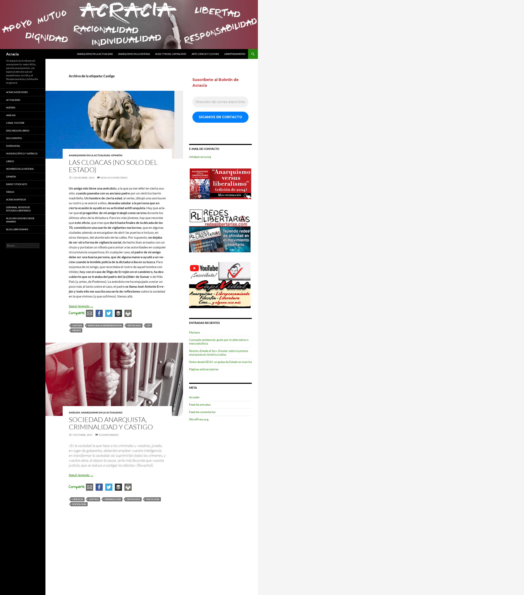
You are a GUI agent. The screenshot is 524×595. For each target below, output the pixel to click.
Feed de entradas (200, 404)
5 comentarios (108, 434)
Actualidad (13, 100)
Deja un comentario (114, 177)
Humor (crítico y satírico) (21, 153)
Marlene (194, 332)
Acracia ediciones (17, 92)
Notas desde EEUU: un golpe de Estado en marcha (220, 362)
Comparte (77, 313)
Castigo (77, 325)
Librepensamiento (234, 54)
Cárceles (77, 499)
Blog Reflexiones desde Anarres (20, 220)
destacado (134, 325)
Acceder (194, 397)
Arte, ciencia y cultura (205, 54)
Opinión (116, 155)
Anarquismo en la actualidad (95, 54)
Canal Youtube (15, 122)
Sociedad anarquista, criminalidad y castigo (111, 423)
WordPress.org (198, 419)
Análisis (74, 412)
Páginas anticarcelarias (203, 369)
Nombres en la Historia (20, 168)
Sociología (79, 504)
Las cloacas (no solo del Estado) (113, 166)
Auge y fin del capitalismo (170, 54)
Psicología (152, 499)
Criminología (112, 499)
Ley (149, 325)
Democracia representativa (105, 325)
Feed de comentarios (202, 412)
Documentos (14, 138)
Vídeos (10, 192)
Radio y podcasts (16, 184)
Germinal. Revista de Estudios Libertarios (18, 209)
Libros (10, 161)
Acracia (12, 54)
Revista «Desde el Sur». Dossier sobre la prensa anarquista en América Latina (218, 352)
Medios (76, 330)
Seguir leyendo (81, 306)
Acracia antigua (16, 199)
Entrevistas (13, 146)
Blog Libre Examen (17, 229)
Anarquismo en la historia (134, 54)
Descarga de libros (17, 130)
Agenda (10, 107)
